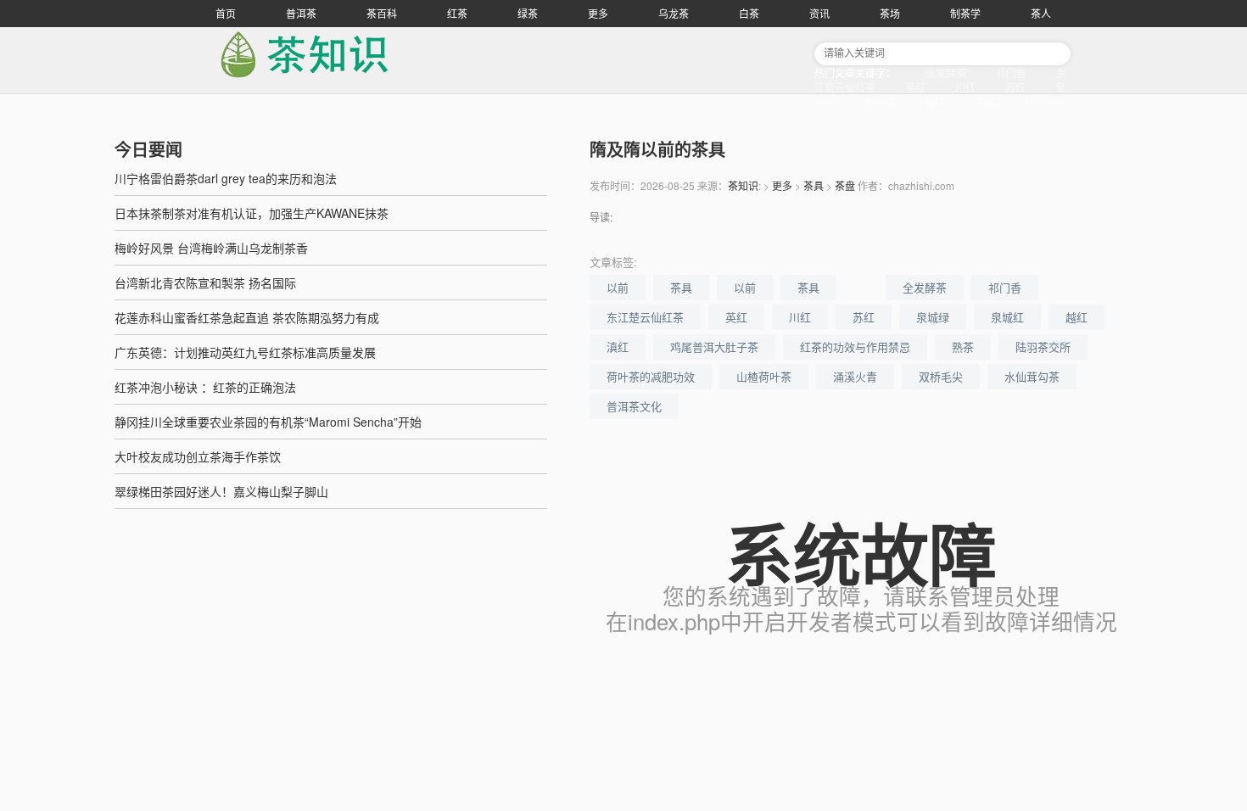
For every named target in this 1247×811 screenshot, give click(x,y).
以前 (618, 287)
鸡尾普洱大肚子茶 (714, 346)
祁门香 (1011, 72)
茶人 (1041, 13)
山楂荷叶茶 (763, 376)
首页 (225, 13)
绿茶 (527, 13)
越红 (935, 101)
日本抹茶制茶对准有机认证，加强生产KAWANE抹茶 (252, 212)
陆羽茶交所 (1043, 346)
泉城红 (879, 101)
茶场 (890, 13)
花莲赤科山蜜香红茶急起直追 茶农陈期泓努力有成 (247, 317)
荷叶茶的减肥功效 (651, 376)
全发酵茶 (945, 72)
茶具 (813, 185)
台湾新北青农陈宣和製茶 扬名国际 (205, 282)
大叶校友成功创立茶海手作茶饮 (198, 456)
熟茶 (963, 346)
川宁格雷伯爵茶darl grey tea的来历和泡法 (226, 178)
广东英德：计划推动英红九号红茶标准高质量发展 (245, 352)
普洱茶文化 (634, 406)
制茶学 (965, 13)
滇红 (985, 101)
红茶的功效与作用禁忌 (855, 346)
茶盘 (845, 185)
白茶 (749, 13)
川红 (965, 87)
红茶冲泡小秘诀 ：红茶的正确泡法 (205, 386)
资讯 (819, 13)
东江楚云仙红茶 (645, 317)
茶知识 (743, 185)
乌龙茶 (673, 13)
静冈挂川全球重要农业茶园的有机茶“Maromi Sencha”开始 (268, 421)
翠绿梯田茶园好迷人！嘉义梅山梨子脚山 (221, 491)
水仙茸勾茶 (1032, 376)
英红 (915, 87)
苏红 (1015, 87)
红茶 (457, 13)
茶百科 (381, 13)
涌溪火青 (855, 376)
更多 (598, 13)
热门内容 (1045, 101)
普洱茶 (301, 13)
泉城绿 (932, 317)
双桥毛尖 (941, 376)
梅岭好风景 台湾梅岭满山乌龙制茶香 (211, 247)
